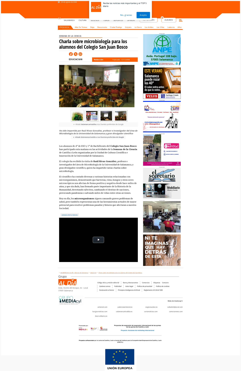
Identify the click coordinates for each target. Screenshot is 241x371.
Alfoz (180, 27)
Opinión (131, 20)
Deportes (118, 20)
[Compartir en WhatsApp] (80, 54)
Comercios (146, 283)
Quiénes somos (104, 286)
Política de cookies (162, 286)
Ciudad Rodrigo (116, 27)
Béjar (92, 27)
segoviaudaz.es (151, 307)
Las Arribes (149, 27)
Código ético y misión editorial (108, 283)
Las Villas (160, 27)
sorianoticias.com (151, 311)
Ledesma (171, 27)
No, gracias (126, 15)
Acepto (143, 15)
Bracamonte (102, 27)
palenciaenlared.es (125, 307)
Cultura (83, 20)
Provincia (64, 27)
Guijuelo (128, 27)
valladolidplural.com (175, 307)
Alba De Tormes (81, 27)
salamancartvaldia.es (124, 311)
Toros (106, 20)
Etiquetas (157, 283)
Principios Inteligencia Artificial (129, 290)
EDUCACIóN (75, 59)
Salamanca (69, 20)
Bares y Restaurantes (130, 283)
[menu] (180, 20)
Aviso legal (129, 286)
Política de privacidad (144, 286)
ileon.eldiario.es (101, 316)
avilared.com (102, 307)
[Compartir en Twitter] (76, 54)
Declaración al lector (106, 290)
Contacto (165, 283)
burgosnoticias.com (100, 311)
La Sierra (138, 27)
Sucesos (95, 20)
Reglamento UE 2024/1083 (153, 290)
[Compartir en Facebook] (71, 54)
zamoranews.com (176, 311)
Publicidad (118, 286)
